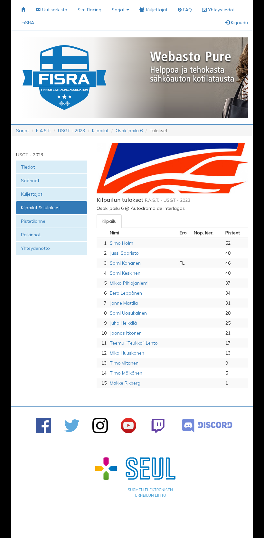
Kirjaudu (239, 22)
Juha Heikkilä (123, 323)
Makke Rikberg (125, 383)
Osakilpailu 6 (129, 130)
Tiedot (28, 167)
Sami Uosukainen (128, 313)
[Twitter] (72, 425)
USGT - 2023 (71, 130)
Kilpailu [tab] (109, 221)
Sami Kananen (125, 263)
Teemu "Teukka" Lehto (134, 343)
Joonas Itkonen (126, 333)
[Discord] (207, 425)
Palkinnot (31, 235)
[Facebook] (43, 425)
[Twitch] (158, 426)
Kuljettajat (31, 194)
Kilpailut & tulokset (40, 207)
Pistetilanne (33, 221)
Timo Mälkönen (126, 373)
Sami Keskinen (125, 273)
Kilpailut (100, 130)
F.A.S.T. (43, 130)
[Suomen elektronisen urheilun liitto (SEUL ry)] (135, 479)
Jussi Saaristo (124, 253)
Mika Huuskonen (127, 353)
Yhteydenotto (35, 248)
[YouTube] (128, 425)
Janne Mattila (124, 303)
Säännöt (30, 180)
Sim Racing (89, 10)
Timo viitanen (124, 363)
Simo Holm (121, 243)
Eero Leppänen (126, 293)
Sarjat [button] (119, 10)
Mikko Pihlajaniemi (129, 283)
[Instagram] (100, 425)
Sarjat (22, 130)
